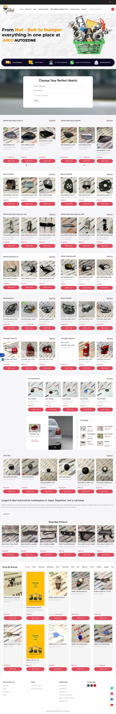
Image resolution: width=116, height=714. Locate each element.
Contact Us (6, 692)
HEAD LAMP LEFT (8, 321)
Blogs (5, 695)
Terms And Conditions (65, 695)
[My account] (113, 2)
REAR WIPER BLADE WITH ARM (85, 547)
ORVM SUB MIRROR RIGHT (69, 197)
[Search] (112, 9)
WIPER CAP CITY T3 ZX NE (57, 644)
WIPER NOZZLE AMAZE (33, 607)
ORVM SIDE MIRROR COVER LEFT (9, 148)
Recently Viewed (36, 685)
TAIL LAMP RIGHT (66, 347)
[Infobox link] (80, 62)
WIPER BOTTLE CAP (32, 662)
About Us (6, 685)
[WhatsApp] (111, 688)
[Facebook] (111, 699)
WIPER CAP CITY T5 (32, 660)
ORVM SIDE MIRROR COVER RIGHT (67, 148)
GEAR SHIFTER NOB (9, 479)
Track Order (62, 685)
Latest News (62, 689)
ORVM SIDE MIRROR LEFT (11, 281)
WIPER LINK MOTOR (55, 600)
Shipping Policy (63, 701)
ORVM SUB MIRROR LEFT (10, 197)
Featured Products (36, 689)
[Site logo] (8, 9)
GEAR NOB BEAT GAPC (29, 482)
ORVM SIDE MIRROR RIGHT (67, 280)
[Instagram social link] (91, 685)
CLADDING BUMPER (8, 546)
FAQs (4, 689)
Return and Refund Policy (66, 698)
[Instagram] (111, 693)
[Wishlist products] (106, 2)
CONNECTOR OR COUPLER (33, 402)
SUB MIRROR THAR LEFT (11, 195)
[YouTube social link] (95, 685)
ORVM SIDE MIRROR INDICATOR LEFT (9, 238)
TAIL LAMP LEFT (8, 362)
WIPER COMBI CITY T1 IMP (12, 644)
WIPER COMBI (98, 594)
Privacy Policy (63, 692)
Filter (36, 100)
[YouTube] (111, 705)
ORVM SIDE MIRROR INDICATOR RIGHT (67, 238)
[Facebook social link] (88, 685)
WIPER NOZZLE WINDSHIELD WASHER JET (12, 600)
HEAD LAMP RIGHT (66, 321)
